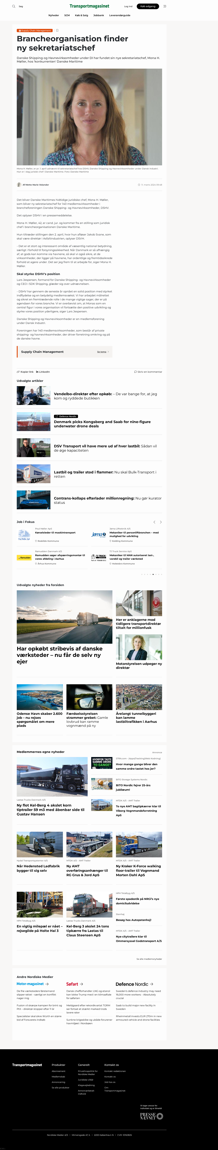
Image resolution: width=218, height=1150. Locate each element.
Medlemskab (58, 1076)
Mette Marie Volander (37, 184)
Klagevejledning (86, 1085)
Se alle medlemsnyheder (149, 959)
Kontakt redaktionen (115, 1071)
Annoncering (58, 1082)
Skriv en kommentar (150, 371)
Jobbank (98, 15)
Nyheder (53, 15)
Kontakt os (110, 1076)
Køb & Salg (81, 15)
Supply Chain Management (36, 30)
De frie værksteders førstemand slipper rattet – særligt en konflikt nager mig (36, 995)
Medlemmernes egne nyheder (41, 752)
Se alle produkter (60, 1087)
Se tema (101, 351)
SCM (67, 15)
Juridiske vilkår (85, 1079)
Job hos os (109, 1082)
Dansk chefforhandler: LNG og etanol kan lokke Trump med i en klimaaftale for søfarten (88, 995)
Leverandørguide (119, 15)
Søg (21, 6)
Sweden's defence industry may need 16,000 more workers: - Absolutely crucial (138, 995)
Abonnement (58, 1071)
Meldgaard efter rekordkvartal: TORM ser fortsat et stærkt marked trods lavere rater (88, 1009)
